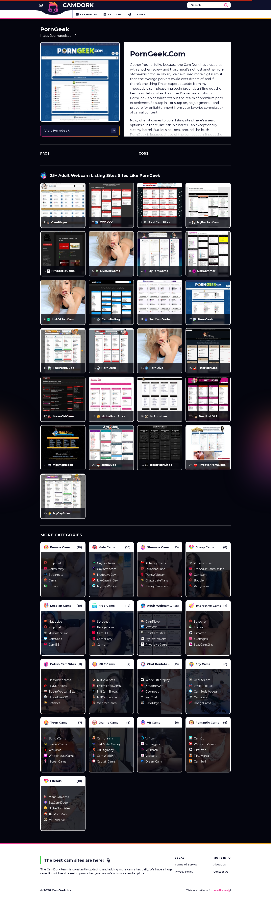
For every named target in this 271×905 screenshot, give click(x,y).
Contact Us (220, 871)
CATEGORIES (88, 14)
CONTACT (139, 14)
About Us (219, 864)
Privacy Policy (184, 871)
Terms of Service (186, 864)
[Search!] (226, 5)
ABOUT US (115, 14)
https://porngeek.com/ (58, 36)
